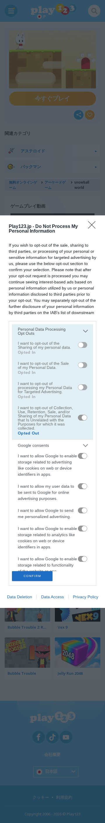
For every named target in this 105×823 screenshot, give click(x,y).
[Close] (93, 226)
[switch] (82, 345)
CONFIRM (32, 576)
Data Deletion (19, 596)
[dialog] (52, 411)
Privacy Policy (85, 596)
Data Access (52, 596)
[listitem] (52, 331)
